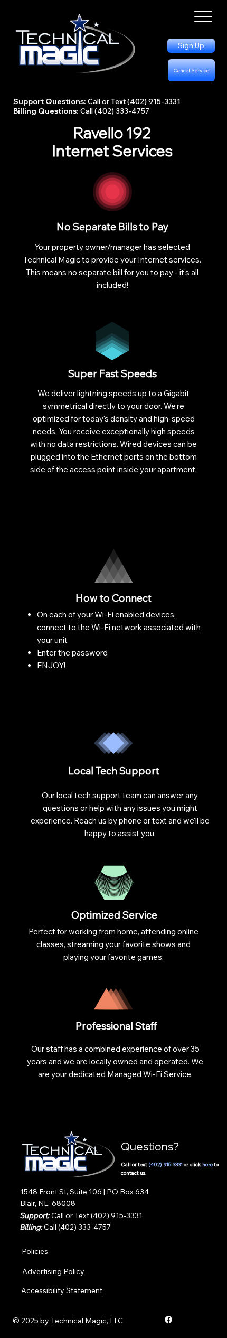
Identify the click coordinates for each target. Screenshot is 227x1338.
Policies (35, 1251)
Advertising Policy (53, 1271)
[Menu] (203, 16)
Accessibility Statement (61, 1290)
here (207, 1164)
